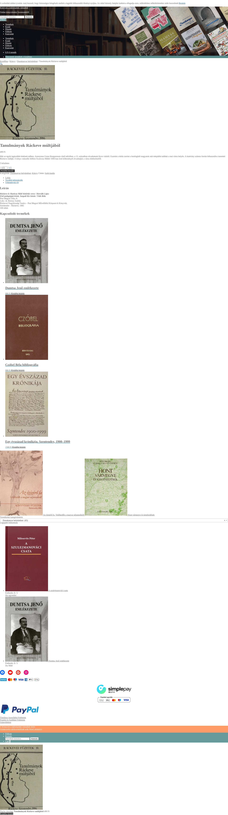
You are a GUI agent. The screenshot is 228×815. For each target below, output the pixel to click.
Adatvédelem (5, 722)
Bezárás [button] (182, 3)
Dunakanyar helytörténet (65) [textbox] (113, 520)
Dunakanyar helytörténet (27, 61)
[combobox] (114, 520)
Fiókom (8, 31)
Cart (7, 741)
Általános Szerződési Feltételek (13, 718)
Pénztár (8, 29)
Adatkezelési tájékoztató (10, 729)
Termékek (9, 24)
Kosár (7, 27)
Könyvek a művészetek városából (14, 8)
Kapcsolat (9, 34)
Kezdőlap (4, 61)
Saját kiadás (50, 173)
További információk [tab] (14, 180)
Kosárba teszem (7, 171)
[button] (1, 64)
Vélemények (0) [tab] (12, 182)
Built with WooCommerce (31, 729)
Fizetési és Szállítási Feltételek (12, 720)
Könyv (12, 61)
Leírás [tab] (7, 178)
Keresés (29, 17)
